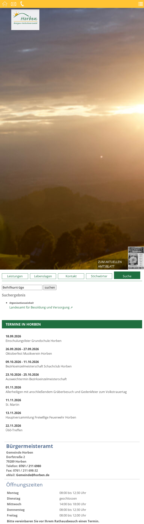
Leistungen (15, 276)
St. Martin (13, 402)
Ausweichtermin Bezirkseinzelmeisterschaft (36, 376)
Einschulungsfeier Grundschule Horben (34, 338)
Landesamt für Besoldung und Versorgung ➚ (41, 307)
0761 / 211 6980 (30, 466)
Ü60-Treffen (14, 428)
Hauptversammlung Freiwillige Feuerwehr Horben (41, 415)
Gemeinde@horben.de (32, 475)
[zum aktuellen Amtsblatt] (136, 258)
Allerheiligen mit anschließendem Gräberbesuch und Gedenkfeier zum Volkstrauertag (66, 389)
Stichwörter (99, 276)
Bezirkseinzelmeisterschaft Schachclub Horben (39, 364)
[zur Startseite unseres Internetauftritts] (25, 24)
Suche (127, 276)
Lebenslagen (43, 276)
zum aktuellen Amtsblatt (110, 264)
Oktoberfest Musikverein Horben (29, 351)
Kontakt (71, 276)
